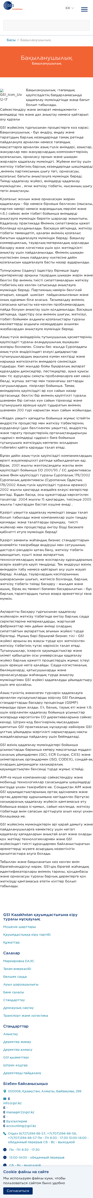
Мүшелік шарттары (19, 927)
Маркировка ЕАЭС (18, 961)
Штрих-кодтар (15, 1065)
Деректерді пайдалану (22, 1073)
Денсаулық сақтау (18, 1008)
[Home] (13, 5)
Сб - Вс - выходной (25, 1165)
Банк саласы (13, 992)
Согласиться (18, 1191)
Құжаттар (11, 942)
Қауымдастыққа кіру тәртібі (27, 934)
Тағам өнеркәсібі (17, 969)
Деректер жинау (17, 1042)
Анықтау (10, 1034)
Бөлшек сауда (15, 976)
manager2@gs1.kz (20, 1112)
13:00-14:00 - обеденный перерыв (36, 1157)
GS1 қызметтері (16, 1057)
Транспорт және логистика (25, 1015)
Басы (11, 40)
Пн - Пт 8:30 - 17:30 (24, 1149)
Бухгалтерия (16, 1121)
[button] (70, 13)
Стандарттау (14, 1000)
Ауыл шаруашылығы (20, 984)
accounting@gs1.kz (21, 1126)
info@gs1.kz (12, 1103)
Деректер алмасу (17, 1049)
